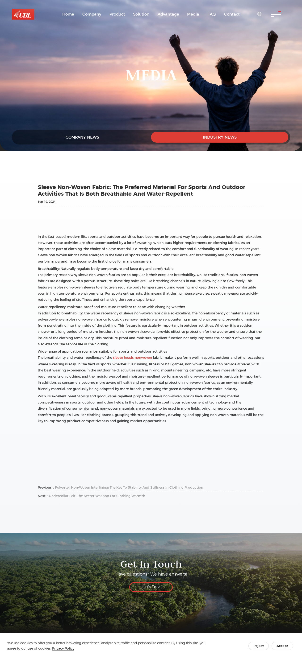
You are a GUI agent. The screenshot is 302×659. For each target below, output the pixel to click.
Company (91, 14)
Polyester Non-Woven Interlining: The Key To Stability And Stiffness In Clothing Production (129, 487)
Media (193, 14)
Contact (232, 14)
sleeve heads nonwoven (132, 357)
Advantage (168, 14)
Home (68, 14)
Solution (141, 14)
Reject (258, 646)
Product (117, 14)
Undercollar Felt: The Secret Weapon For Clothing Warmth (97, 496)
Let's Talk (151, 587)
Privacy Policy (63, 648)
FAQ (211, 14)
